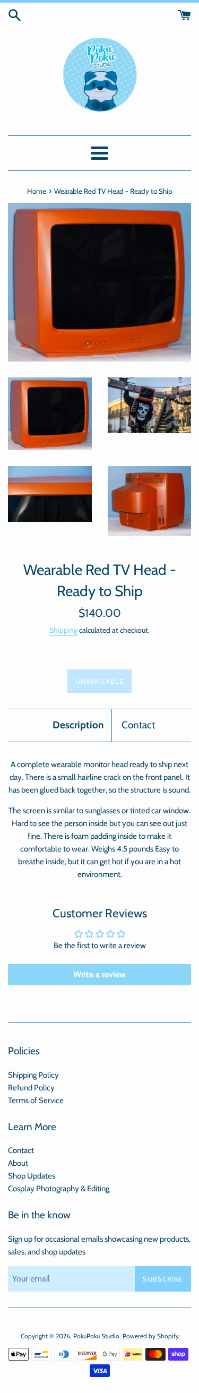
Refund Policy (31, 1088)
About (18, 1163)
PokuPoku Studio (96, 1336)
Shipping (63, 629)
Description (78, 725)
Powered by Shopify (151, 1336)
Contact (138, 725)
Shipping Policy (33, 1075)
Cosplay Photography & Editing (58, 1188)
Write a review (99, 974)
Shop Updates (31, 1176)
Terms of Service (36, 1100)
